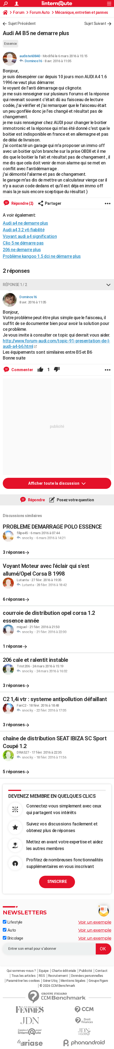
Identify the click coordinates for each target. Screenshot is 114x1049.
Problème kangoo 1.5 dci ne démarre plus (42, 256)
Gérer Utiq (50, 981)
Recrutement (58, 976)
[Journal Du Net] (30, 1020)
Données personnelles (87, 976)
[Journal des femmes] (30, 1009)
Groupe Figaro (98, 981)
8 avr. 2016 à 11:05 (58, 61)
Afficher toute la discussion (54, 483)
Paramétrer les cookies (23, 981)
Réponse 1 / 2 (15, 284)
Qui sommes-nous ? (21, 971)
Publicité (85, 971)
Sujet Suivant (95, 23)
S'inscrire (57, 881)
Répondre (36, 500)
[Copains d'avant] (30, 1031)
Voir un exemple (95, 922)
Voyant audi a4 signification (30, 236)
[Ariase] (30, 1043)
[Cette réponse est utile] (40, 369)
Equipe (44, 971)
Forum (18, 12)
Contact (101, 971)
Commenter (22, 370)
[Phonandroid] (84, 1042)
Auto (11, 930)
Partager (53, 203)
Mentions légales (73, 981)
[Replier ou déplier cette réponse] (108, 284)
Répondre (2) (22, 203)
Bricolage (14, 938)
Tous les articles (23, 976)
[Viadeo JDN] (84, 1031)
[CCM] (84, 1009)
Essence (10, 44)
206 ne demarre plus (22, 249)
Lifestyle (14, 922)
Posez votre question (75, 500)
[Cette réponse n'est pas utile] (56, 369)
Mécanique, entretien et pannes (81, 12)
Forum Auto (40, 12)
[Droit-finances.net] (84, 1020)
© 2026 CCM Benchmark (57, 986)
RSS (42, 976)
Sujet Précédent (22, 23)
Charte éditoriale (64, 971)
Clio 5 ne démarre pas (23, 243)
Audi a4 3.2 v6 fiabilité (23, 229)
